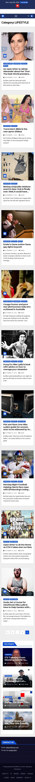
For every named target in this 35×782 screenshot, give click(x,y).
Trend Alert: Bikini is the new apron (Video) (15, 130)
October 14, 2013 (11, 550)
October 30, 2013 (11, 312)
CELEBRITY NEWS (8, 63)
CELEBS (6, 777)
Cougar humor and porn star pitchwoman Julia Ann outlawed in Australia (17, 307)
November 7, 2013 (11, 135)
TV (11, 773)
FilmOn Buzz (17, 63)
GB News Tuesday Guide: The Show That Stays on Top (17, 702)
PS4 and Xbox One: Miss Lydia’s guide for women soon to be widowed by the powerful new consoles (17, 428)
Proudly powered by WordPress (12, 766)
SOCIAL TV (28, 777)
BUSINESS (20, 777)
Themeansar (17, 769)
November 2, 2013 (11, 250)
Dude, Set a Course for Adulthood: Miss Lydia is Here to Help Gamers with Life (16, 606)
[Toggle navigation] (15, 16)
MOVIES (6, 65)
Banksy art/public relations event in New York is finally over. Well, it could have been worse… (16, 190)
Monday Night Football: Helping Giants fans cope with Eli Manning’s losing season (16, 488)
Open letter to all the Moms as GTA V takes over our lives (17, 546)
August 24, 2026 (12, 663)
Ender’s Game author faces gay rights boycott (17, 245)
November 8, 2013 (11, 77)
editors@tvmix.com (12, 747)
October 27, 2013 (11, 373)
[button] (28, 16)
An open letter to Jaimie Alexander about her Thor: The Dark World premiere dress (16, 73)
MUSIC (13, 777)
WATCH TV (5, 773)
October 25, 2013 (11, 433)
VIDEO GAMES (21, 421)
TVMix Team (24, 663)
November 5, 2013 (11, 195)
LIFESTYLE (24, 63)
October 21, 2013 (11, 493)
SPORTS (20, 481)
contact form (13, 750)
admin (22, 77)
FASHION (30, 773)
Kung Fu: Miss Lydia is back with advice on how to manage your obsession (16, 367)
